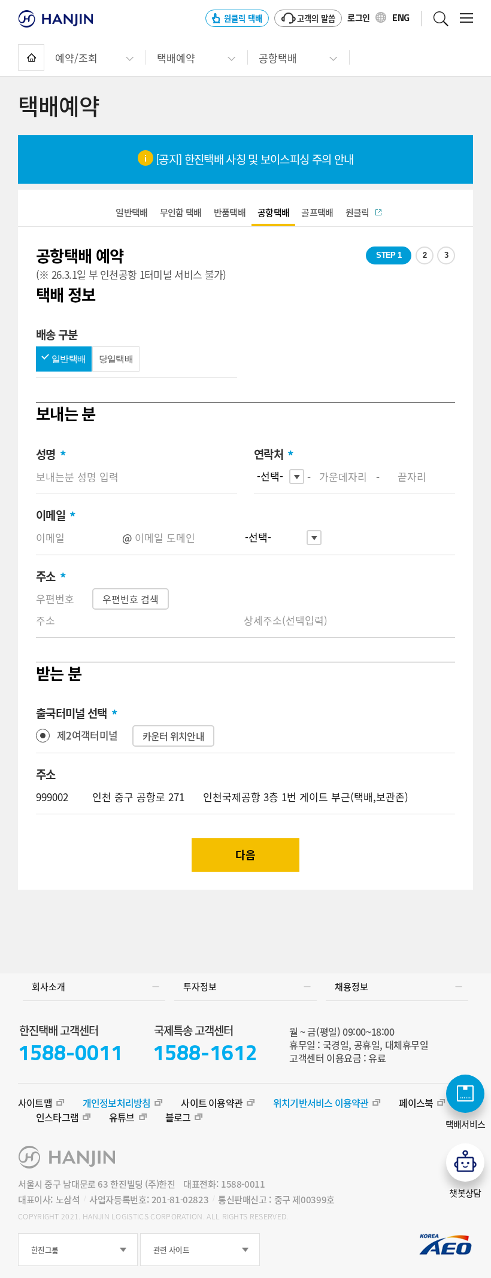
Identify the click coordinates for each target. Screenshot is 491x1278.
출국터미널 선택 (76, 713)
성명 (51, 454)
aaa (131, 212)
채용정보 (351, 986)
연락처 (273, 454)
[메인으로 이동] (31, 57)
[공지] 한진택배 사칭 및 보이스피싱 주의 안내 (253, 159)
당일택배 (116, 359)
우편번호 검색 (130, 599)
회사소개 (48, 986)
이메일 (55, 515)
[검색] (440, 18)
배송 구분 (57, 334)
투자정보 (200, 986)
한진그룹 (44, 1249)
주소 (51, 576)
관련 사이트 (171, 1249)
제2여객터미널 (87, 735)
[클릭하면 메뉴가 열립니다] (466, 18)
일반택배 (68, 359)
